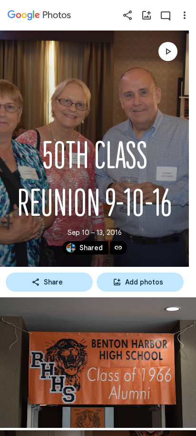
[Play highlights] (168, 51)
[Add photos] (146, 15)
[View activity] (165, 15)
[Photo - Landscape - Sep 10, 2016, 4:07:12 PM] (98, 362)
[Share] (127, 15)
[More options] (184, 15)
